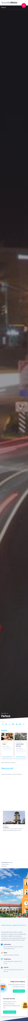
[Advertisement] (14, 794)
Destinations (5, 864)
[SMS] (16, 724)
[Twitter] (6, 724)
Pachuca (3, 7)
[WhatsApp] (13, 724)
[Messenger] (20, 724)
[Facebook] (2, 724)
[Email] (23, 724)
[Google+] (9, 724)
